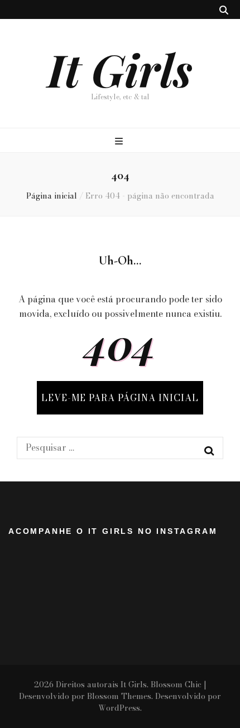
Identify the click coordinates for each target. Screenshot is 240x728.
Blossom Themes (119, 696)
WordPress (119, 708)
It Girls (120, 69)
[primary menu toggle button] (120, 141)
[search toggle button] (223, 10)
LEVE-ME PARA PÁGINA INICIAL (120, 397)
